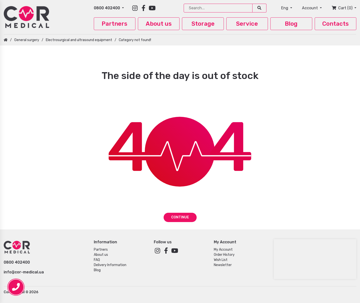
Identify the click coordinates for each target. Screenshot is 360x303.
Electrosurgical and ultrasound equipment (79, 40)
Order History (224, 255)
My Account (223, 249)
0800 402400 (107, 8)
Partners (114, 23)
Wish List (221, 260)
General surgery (26, 40)
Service (247, 23)
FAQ (97, 260)
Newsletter (223, 265)
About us (159, 23)
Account (310, 8)
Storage (203, 23)
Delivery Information (110, 265)
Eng (285, 8)
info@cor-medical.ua (24, 272)
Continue (180, 217)
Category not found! (135, 40)
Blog (291, 23)
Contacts (335, 23)
